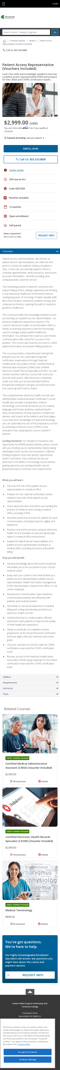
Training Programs (17, 40)
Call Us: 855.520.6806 (15, 50)
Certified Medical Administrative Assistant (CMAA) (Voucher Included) (28, 765)
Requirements (10, 682)
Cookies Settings (27, 1059)
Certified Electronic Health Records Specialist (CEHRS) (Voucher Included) (29, 839)
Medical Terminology (18, 910)
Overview (8, 251)
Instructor (8, 688)
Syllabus (7, 676)
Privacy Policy (24, 1044)
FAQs (5, 693)
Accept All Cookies (27, 1052)
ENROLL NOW (30, 148)
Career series (16, 170)
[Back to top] (30, 1003)
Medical (32, 40)
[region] (27, 1043)
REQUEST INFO (46, 235)
